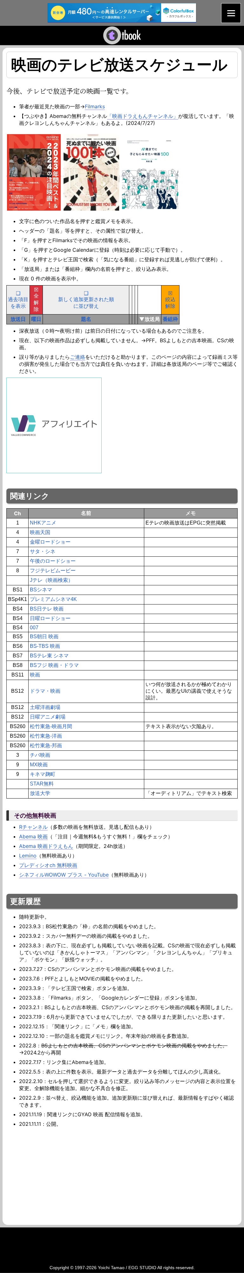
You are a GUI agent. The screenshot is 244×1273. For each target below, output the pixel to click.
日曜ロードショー (50, 618)
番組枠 (170, 319)
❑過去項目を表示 (18, 300)
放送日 (18, 319)
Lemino (28, 855)
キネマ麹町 (42, 774)
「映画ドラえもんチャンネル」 (142, 116)
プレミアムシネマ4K (53, 599)
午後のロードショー (53, 561)
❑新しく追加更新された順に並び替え (86, 300)
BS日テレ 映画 (47, 608)
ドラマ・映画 (45, 691)
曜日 (36, 319)
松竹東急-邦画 (46, 745)
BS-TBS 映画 (45, 646)
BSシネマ (41, 589)
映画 (35, 674)
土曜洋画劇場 (45, 707)
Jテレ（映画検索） (51, 580)
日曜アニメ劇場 (47, 717)
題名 (86, 319)
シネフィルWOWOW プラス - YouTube (64, 875)
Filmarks (95, 106)
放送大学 (40, 793)
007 (34, 627)
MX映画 (39, 764)
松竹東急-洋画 (46, 736)
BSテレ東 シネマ (49, 655)
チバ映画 (40, 755)
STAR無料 (42, 783)
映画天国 (40, 532)
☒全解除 (36, 299)
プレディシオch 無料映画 (48, 865)
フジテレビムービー (53, 570)
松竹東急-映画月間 (51, 726)
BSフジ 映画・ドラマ (54, 665)
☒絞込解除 (170, 300)
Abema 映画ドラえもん (46, 846)
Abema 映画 (33, 836)
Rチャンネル (33, 827)
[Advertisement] (59, 1175)
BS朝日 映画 (44, 636)
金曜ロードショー (50, 542)
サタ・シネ (42, 551)
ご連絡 (77, 357)
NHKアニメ (43, 522)
